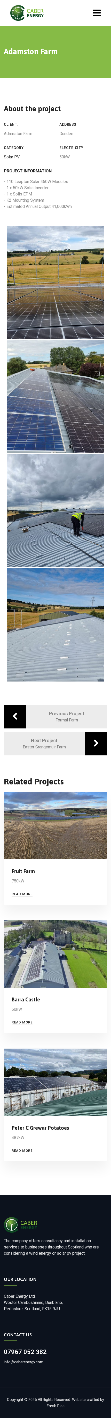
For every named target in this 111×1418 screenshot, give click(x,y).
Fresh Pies (56, 1405)
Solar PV (12, 157)
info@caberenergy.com (23, 1362)
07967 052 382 (25, 1352)
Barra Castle (26, 999)
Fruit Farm (23, 871)
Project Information (28, 171)
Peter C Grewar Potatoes (40, 1128)
